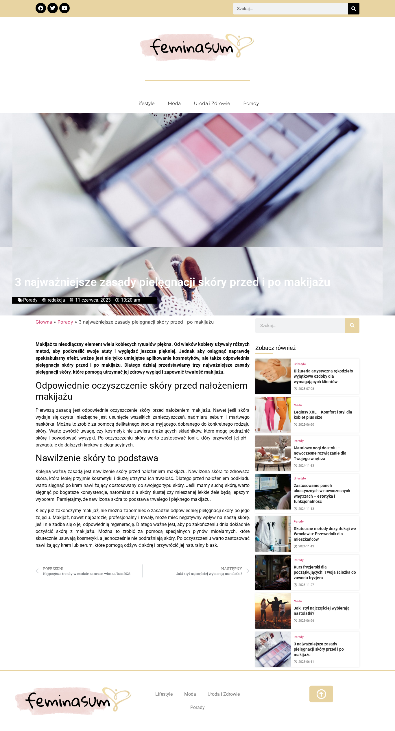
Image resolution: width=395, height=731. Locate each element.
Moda (174, 103)
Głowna (44, 322)
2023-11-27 (306, 584)
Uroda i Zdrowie (212, 103)
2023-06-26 (306, 620)
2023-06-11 (306, 661)
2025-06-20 (306, 424)
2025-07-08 (306, 388)
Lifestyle (145, 103)
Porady (251, 103)
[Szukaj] (353, 8)
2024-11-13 (306, 465)
